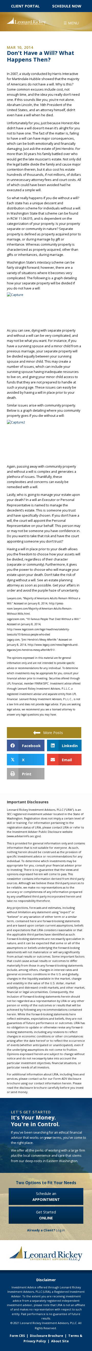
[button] (71, 22)
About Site (60, 1341)
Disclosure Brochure (46, 1336)
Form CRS (17, 1336)
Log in (46, 1230)
